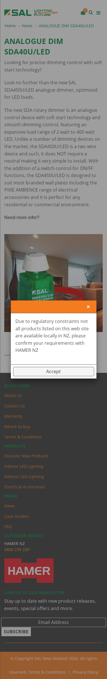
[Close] (88, 307)
